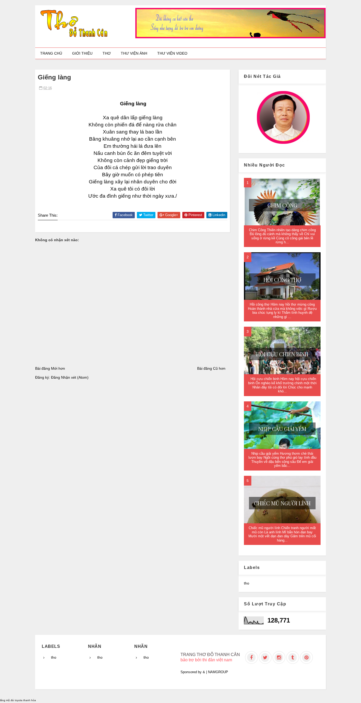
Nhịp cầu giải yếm (282, 428)
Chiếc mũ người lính (282, 503)
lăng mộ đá (7, 700)
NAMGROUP (218, 672)
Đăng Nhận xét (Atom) (70, 377)
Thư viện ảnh (134, 53)
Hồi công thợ (282, 279)
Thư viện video (172, 53)
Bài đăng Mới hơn (50, 368)
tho (246, 583)
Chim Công (282, 205)
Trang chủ (51, 53)
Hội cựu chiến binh (282, 354)
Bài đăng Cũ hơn (211, 368)
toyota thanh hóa (25, 700)
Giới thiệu (82, 53)
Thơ (107, 53)
